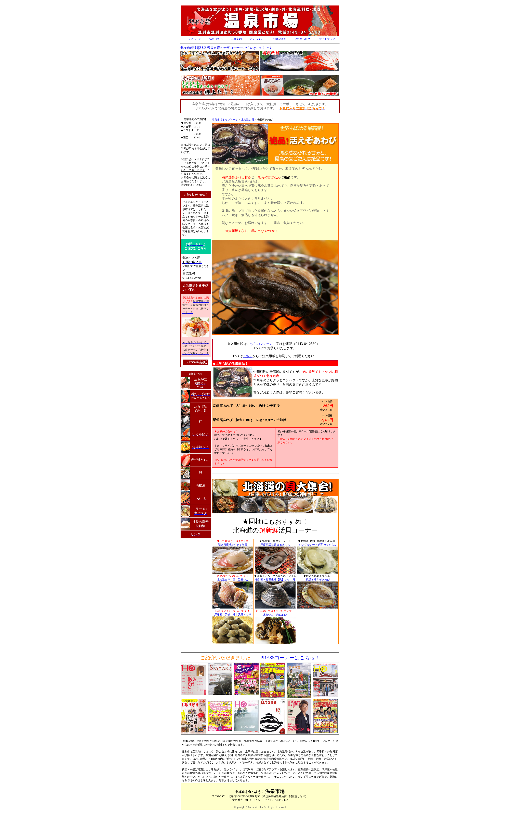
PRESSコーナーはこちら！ (290, 657)
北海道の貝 (247, 119)
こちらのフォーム (260, 344)
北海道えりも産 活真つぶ (233, 579)
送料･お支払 (216, 38)
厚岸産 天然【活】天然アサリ (232, 614)
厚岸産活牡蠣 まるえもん (275, 544)
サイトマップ (327, 38)
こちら (247, 356)
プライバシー (257, 38)
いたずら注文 (302, 38)
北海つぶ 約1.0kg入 (275, 614)
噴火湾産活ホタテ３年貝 (232, 544)
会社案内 (236, 38)
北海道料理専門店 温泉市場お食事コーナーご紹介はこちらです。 (227, 48)
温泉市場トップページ (225, 119)
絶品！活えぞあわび (318, 579)
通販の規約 (279, 38)
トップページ (193, 38)
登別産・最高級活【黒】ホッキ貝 (275, 579)
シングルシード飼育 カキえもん (318, 544)
